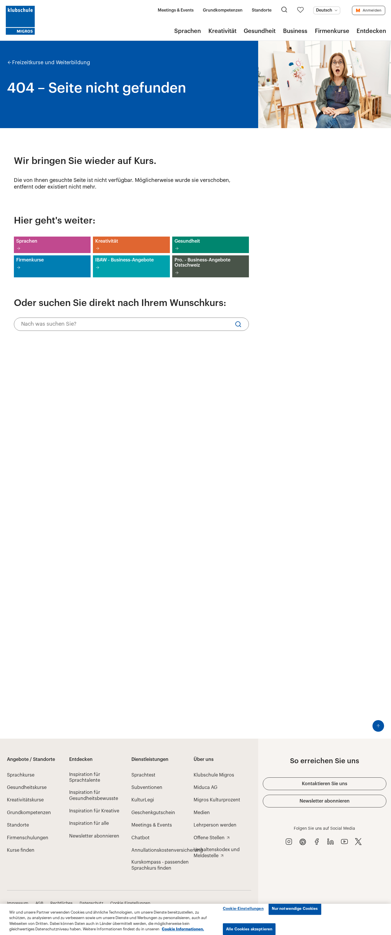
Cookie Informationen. (183, 929)
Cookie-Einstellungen (243, 908)
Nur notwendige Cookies (295, 908)
